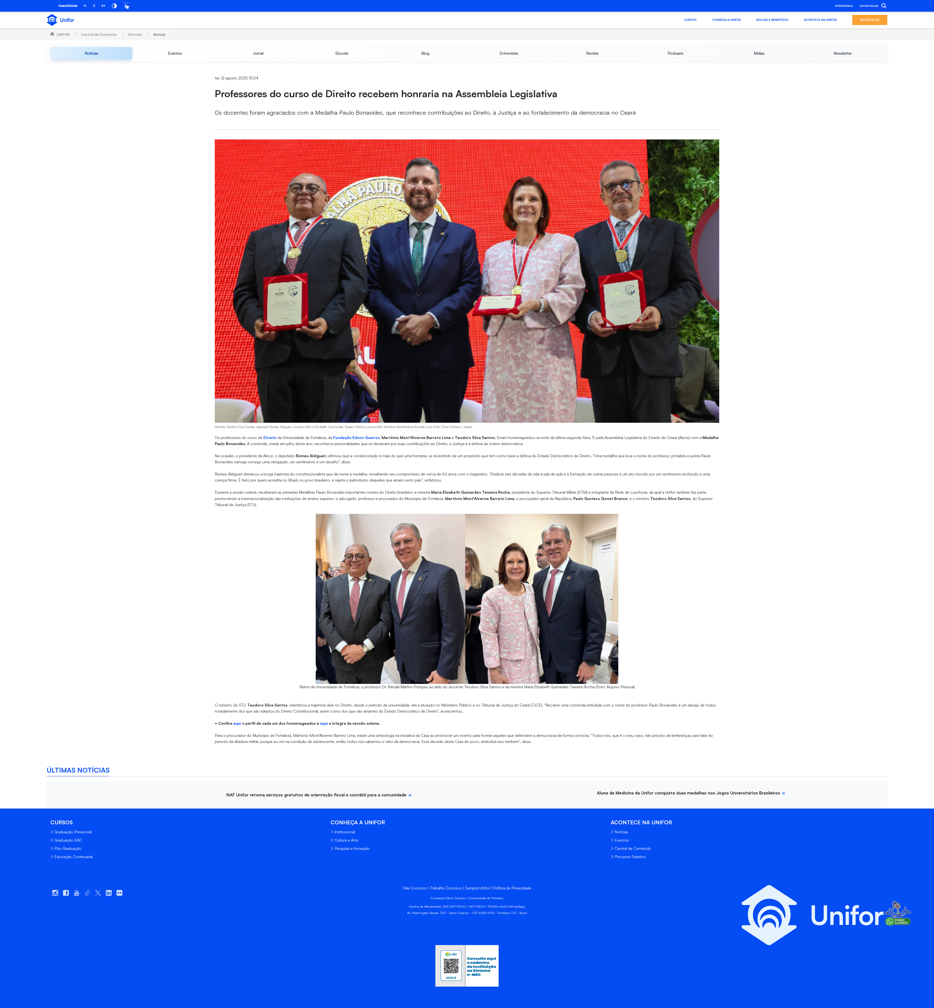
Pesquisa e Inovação (352, 848)
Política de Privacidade (512, 888)
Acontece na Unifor (820, 20)
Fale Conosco (415, 888)
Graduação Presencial (73, 831)
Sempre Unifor (477, 888)
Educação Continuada (73, 856)
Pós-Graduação (67, 848)
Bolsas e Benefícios (772, 20)
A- (85, 6)
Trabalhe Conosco (446, 888)
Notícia (159, 34)
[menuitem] (91, 53)
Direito (270, 437)
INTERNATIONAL (844, 5)
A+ (103, 6)
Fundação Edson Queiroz (356, 437)
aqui (237, 723)
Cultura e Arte (346, 840)
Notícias (135, 34)
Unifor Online (868, 5)
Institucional (344, 831)
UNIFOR (63, 34)
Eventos (622, 840)
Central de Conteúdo (99, 34)
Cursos (690, 20)
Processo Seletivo (630, 856)
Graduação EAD (68, 840)
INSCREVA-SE (870, 20)
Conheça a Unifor (726, 20)
